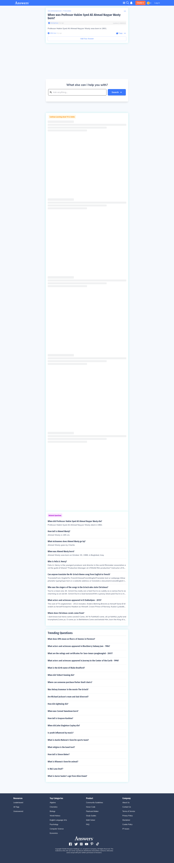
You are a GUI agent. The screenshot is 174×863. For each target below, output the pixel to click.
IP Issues (125, 829)
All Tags (16, 807)
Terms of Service (128, 811)
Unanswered (18, 811)
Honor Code (90, 807)
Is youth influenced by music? (61, 732)
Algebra (53, 802)
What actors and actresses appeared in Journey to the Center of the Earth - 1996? (83, 660)
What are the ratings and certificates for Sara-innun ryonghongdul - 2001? (80, 653)
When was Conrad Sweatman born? (63, 711)
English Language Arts (58, 820)
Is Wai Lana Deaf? (55, 769)
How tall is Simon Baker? (59, 754)
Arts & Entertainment (54, 11)
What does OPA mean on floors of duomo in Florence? (71, 639)
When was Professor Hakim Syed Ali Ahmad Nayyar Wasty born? (84, 16)
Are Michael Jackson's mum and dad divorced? (68, 696)
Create (139, 3)
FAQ (87, 824)
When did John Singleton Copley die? (64, 725)
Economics (54, 833)
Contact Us (126, 807)
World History (55, 816)
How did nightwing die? (58, 704)
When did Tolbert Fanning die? (61, 675)
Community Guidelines (94, 802)
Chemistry (53, 807)
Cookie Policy (127, 824)
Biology (52, 811)
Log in (157, 3)
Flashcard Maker (92, 811)
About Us (125, 802)
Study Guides (91, 816)
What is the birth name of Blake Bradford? (66, 668)
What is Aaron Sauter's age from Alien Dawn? (67, 776)
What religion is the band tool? (61, 747)
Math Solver (90, 820)
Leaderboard (18, 802)
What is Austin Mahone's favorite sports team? (68, 740)
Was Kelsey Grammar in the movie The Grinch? (68, 689)
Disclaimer (126, 820)
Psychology (54, 824)
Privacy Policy (127, 816)
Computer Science (57, 829)
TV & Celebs (67, 11)
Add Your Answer (87, 39)
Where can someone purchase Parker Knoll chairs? (70, 682)
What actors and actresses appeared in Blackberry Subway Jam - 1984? (79, 646)
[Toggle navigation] (124, 3)
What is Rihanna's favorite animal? (63, 761)
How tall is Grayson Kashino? (60, 718)
